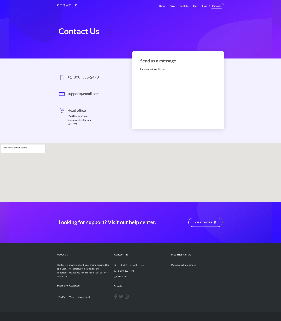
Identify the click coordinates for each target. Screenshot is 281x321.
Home (162, 6)
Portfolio (184, 6)
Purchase (216, 6)
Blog (195, 6)
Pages (172, 6)
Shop (204, 6)
